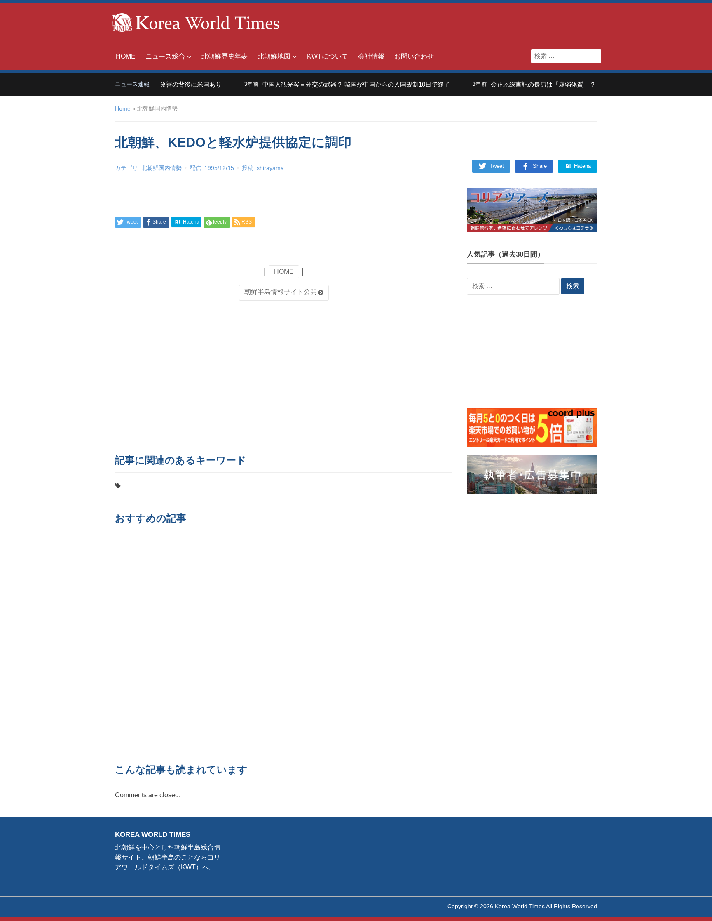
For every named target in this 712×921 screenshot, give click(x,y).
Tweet (497, 166)
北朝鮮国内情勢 (161, 168)
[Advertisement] (283, 375)
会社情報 (371, 56)
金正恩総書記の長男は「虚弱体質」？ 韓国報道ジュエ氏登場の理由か (573, 84)
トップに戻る (685, 905)
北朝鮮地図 (274, 56)
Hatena (581, 166)
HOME (126, 56)
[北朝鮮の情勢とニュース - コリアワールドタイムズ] (196, 21)
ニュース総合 (165, 56)
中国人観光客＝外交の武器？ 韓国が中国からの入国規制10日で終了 (342, 84)
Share (540, 166)
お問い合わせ (414, 56)
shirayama (270, 168)
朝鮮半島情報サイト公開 (280, 291)
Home (123, 108)
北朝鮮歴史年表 (224, 56)
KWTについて (327, 56)
